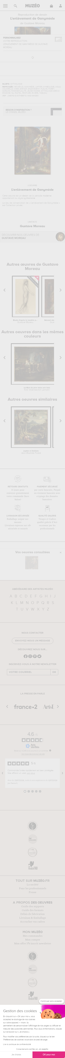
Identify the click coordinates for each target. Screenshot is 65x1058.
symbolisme (29, 198)
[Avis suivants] (62, 773)
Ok (54, 672)
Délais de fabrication (32, 914)
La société (32, 885)
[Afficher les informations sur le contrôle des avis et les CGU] (50, 750)
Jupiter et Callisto (31, 452)
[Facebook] (25, 658)
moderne (47, 196)
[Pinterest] (34, 658)
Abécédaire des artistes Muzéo (32, 589)
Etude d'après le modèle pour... (25, 321)
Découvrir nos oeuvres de (20, 237)
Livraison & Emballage (32, 918)
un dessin (23, 196)
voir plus (31, 773)
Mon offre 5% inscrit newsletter (32, 943)
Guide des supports (32, 906)
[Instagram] (30, 658)
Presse (32, 892)
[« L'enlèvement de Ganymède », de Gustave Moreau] (31, 562)
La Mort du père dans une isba (37, 389)
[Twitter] (39, 658)
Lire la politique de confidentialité (17, 1044)
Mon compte (32, 940)
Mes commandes (32, 936)
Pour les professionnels (32, 888)
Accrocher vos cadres (32, 922)
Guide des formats (32, 910)
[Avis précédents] (2, 773)
